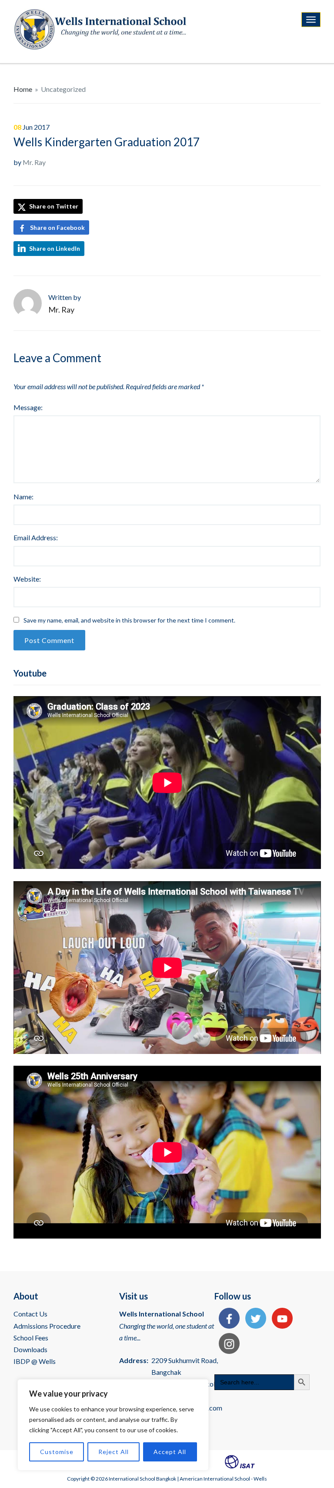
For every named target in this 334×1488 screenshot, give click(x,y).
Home (22, 89)
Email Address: (35, 537)
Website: (27, 579)
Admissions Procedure (46, 1326)
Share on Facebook (57, 227)
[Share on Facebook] (227, 1319)
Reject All (113, 1451)
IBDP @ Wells (34, 1361)
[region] (113, 1425)
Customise (56, 1451)
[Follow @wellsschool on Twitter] (253, 1319)
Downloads (30, 1349)
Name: (23, 496)
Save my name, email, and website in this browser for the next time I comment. (129, 620)
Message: (28, 407)
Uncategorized (63, 89)
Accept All (170, 1451)
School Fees (30, 1337)
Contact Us (30, 1314)
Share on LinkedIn (54, 248)
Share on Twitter (53, 206)
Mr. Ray (34, 162)
